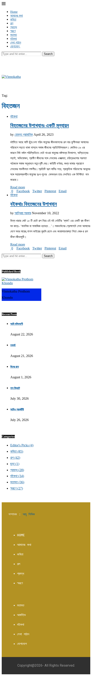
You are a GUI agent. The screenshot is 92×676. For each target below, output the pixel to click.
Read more (17, 187)
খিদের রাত (14, 366)
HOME (21, 535)
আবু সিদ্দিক (29, 514)
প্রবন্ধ (13, 27)
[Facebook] (3, 58)
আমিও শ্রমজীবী (17, 409)
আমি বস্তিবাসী (16, 323)
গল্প (11, 23)
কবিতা (13, 19)
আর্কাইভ (21, 615)
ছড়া (14, 464)
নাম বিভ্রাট (15, 388)
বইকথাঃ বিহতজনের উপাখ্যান (33, 204)
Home (14, 11)
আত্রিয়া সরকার (23, 213)
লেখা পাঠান (15, 42)
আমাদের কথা (16, 15)
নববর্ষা (13, 345)
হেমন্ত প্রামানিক (24, 134)
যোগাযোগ (15, 46)
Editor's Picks (21, 445)
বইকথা (13, 38)
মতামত (13, 34)
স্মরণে (13, 31)
